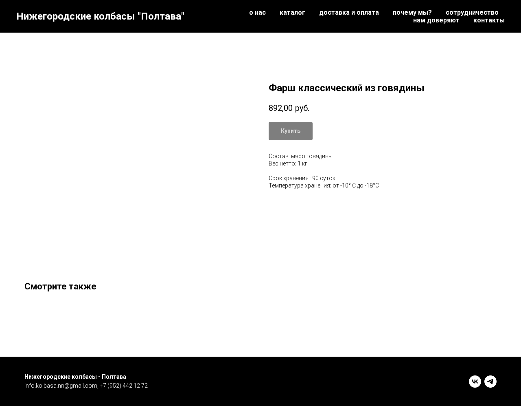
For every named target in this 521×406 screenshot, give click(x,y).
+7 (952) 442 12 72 (124, 385)
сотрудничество (472, 12)
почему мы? (412, 12)
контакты (489, 20)
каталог (292, 12)
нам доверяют (436, 20)
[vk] (475, 381)
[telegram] (490, 381)
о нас (257, 12)
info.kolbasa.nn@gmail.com (60, 385)
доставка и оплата (349, 12)
